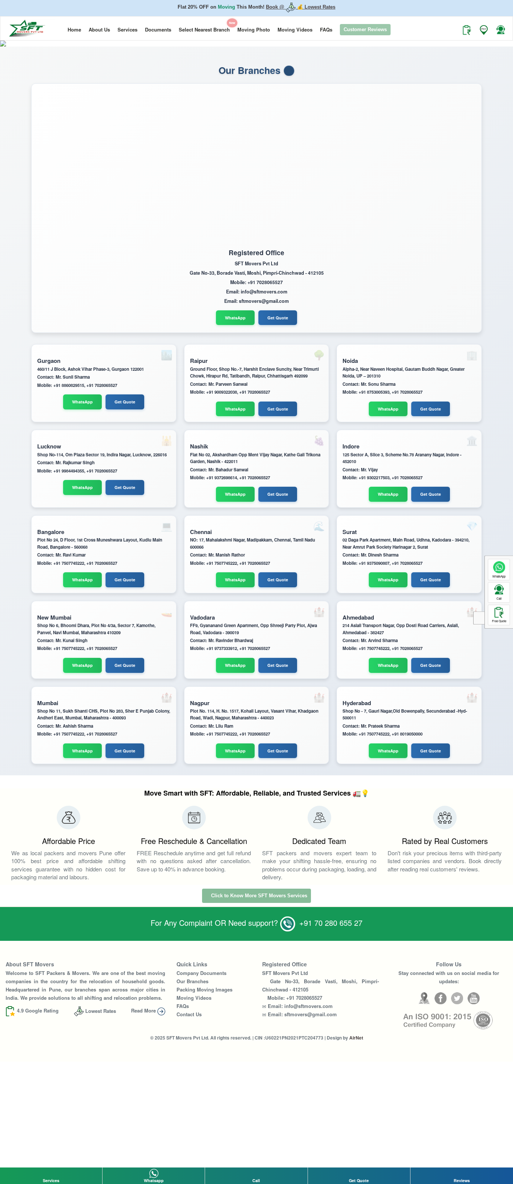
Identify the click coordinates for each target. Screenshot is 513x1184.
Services (127, 28)
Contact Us (189, 1012)
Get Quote (277, 316)
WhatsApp (235, 316)
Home (74, 28)
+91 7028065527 (304, 996)
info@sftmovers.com (308, 1004)
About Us (99, 28)
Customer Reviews (365, 28)
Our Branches (192, 979)
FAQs (326, 28)
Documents (158, 28)
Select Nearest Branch (206, 25)
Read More (144, 1008)
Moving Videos (295, 28)
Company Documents (201, 971)
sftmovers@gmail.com (310, 1012)
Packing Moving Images (204, 987)
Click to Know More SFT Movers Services (258, 894)
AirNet (356, 1036)
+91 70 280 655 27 (329, 921)
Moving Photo (253, 28)
